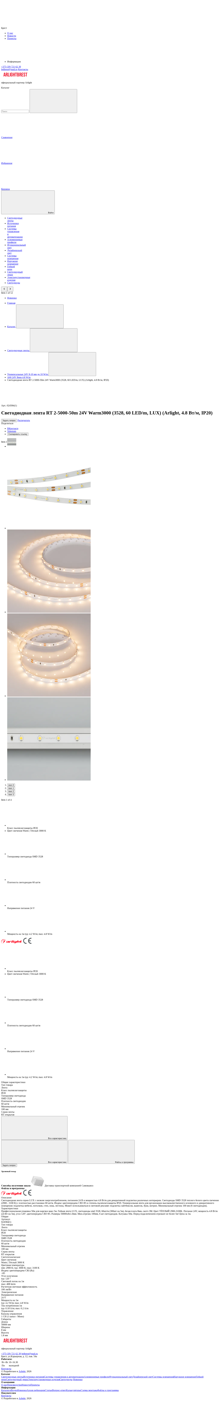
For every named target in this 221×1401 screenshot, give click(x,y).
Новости (11, 36)
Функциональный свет (121, 1376)
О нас (10, 33)
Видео (14, 1390)
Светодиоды (13, 282)
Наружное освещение (12, 262)
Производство (14, 1385)
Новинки (12, 298)
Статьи (48, 1390)
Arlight (22, 1371)
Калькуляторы (73, 1390)
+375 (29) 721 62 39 (11, 1353)
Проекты (11, 38)
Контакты (23, 69)
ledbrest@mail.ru (29, 1353)
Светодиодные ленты (12, 1376)
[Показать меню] (40, 316)
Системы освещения (12, 257)
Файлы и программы (124, 1162)
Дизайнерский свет (143, 1376)
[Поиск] (53, 101)
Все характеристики (57, 1138)
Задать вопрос (9, 420)
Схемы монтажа (89, 1390)
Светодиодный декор (17, 1379)
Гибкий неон (11, 268)
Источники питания (13, 224)
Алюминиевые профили (15, 241)
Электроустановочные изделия (44, 1379)
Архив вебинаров (36, 1390)
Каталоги (6, 1390)
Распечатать (24, 420)
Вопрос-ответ (59, 1390)
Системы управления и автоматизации (64, 1376)
